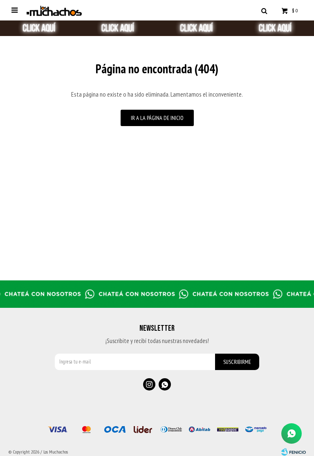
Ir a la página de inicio (157, 118)
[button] (264, 10)
